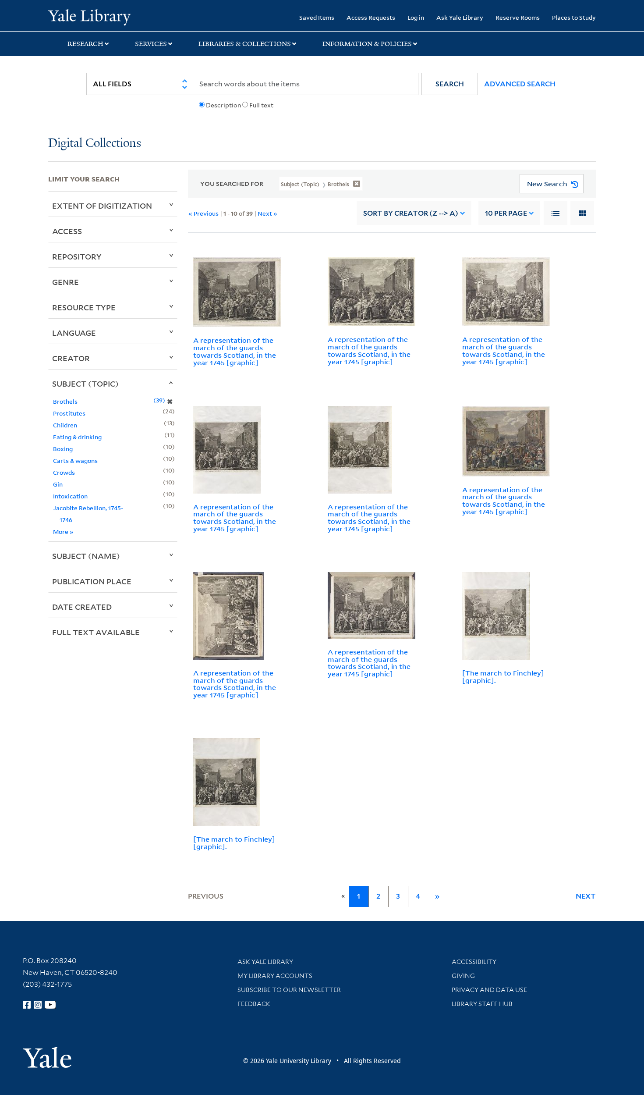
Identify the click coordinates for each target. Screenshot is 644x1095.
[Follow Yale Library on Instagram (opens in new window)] (38, 1005)
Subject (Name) (86, 556)
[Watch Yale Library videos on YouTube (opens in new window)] (50, 1005)
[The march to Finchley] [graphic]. (503, 676)
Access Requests (371, 17)
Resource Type (84, 307)
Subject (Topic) (85, 383)
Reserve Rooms (517, 17)
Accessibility (474, 961)
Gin (58, 484)
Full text (261, 105)
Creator (71, 358)
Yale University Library (89, 17)
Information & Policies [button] (367, 43)
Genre (65, 282)
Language (74, 332)
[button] (449, 84)
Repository (77, 256)
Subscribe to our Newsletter (289, 989)
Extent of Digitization (102, 205)
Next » (267, 213)
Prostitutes (69, 413)
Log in (415, 17)
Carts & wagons (75, 460)
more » (63, 531)
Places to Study (574, 17)
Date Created (82, 606)
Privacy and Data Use (489, 989)
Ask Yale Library (459, 17)
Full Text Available (96, 632)
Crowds (64, 472)
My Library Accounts (274, 975)
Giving (463, 975)
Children (65, 425)
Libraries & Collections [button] (244, 43)
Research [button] (85, 43)
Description (223, 105)
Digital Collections (94, 143)
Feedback (253, 1003)
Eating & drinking (77, 437)
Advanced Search (520, 84)
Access (67, 231)
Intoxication (70, 496)
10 (506, 213)
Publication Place (91, 581)
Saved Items (316, 17)
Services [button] (151, 43)
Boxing (63, 448)
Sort (410, 213)
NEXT (586, 896)
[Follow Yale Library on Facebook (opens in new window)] (27, 1005)
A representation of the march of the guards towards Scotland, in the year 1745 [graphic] (234, 351)
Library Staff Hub (482, 1003)
